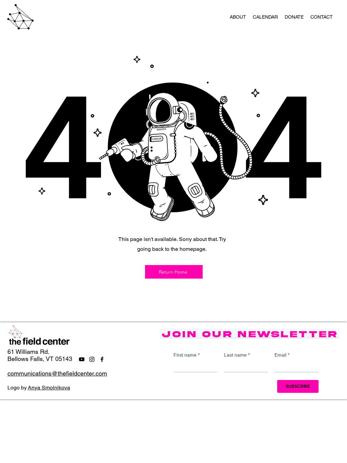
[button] (237, 17)
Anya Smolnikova (49, 387)
